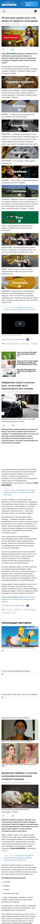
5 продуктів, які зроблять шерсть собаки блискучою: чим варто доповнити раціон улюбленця (19, 858)
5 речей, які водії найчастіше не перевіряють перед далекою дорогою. (19, 599)
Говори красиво (12, 344)
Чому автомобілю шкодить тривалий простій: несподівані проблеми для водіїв (19, 492)
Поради (9, 610)
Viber (27, 339)
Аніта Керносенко (27, 392)
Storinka (4, 851)
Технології (6, 613)
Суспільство (25, 344)
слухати (29, 4)
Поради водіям (30, 610)
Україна (34, 344)
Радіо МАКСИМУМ (15, 335)
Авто (14, 613)
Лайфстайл (18, 610)
